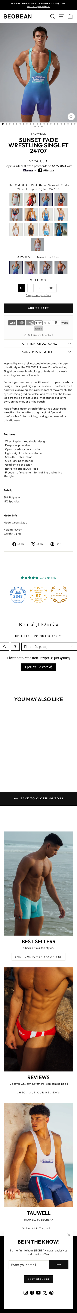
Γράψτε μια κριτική (38, 667)
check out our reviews (38, 1092)
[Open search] (4, 647)
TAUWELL (38, 133)
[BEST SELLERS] (38, 883)
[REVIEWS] (38, 1019)
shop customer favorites (38, 956)
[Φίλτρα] (15, 647)
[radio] (16, 199)
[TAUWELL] (38, 1155)
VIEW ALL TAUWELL (38, 1228)
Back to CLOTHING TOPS (42, 798)
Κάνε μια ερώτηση (38, 351)
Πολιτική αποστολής (38, 343)
